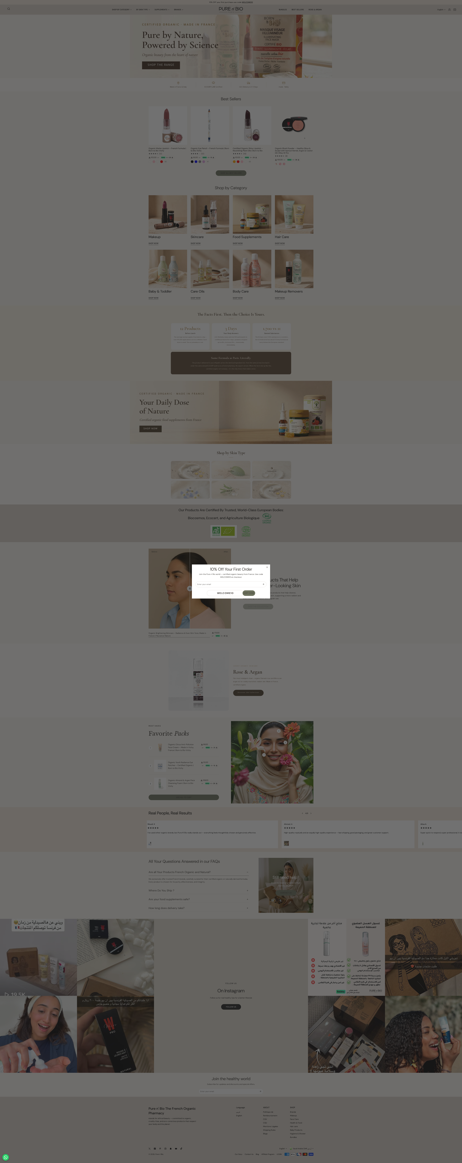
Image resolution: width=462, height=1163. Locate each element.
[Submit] (263, 584)
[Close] (267, 567)
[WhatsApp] (5, 1157)
